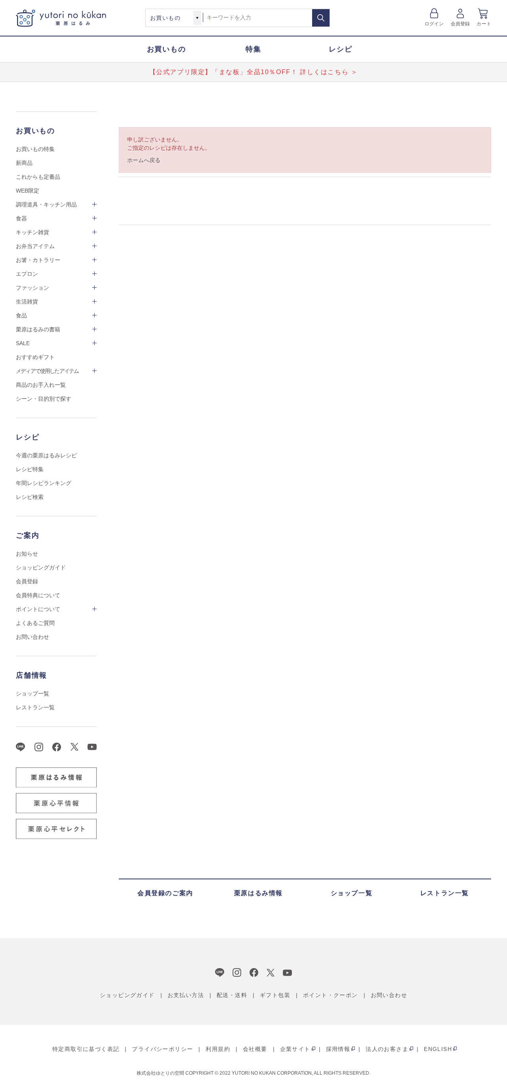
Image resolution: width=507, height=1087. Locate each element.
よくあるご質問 (35, 623)
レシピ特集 (30, 469)
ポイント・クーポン (330, 995)
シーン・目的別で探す (43, 398)
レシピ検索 (30, 497)
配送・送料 (232, 995)
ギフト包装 (275, 995)
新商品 (24, 163)
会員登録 (460, 24)
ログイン (434, 24)
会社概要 (255, 1049)
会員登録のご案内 (165, 893)
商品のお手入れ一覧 (41, 385)
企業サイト (295, 1049)
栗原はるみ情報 (258, 893)
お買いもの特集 (35, 149)
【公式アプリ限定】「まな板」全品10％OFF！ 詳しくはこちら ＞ (253, 72)
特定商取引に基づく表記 (85, 1049)
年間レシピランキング (43, 483)
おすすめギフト (35, 357)
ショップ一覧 (32, 693)
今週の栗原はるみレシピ (46, 455)
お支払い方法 (186, 995)
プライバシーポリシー (162, 1049)
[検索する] (321, 18)
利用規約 (218, 1049)
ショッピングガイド (41, 567)
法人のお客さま (387, 1049)
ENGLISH (438, 1049)
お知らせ (27, 553)
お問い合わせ (32, 637)
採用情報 (338, 1049)
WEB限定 (27, 190)
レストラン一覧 (35, 707)
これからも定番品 (38, 177)
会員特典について (38, 595)
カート (484, 24)
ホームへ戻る (143, 160)
